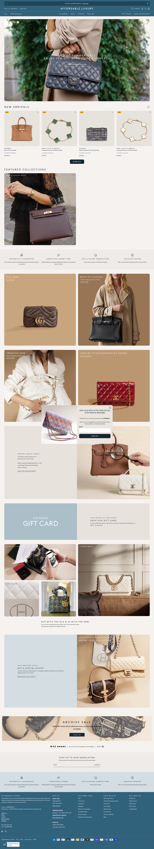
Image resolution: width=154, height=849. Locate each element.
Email (81, 427)
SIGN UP (94, 436)
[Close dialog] (110, 408)
